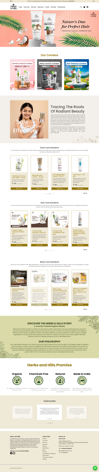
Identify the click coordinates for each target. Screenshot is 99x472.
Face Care (26, 7)
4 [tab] (52, 423)
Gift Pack (53, 7)
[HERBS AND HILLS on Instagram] (11, 1)
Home (20, 7)
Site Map (45, 459)
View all (85, 193)
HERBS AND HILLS (19, 468)
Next (96, 29)
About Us (45, 438)
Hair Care (33, 7)
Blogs (44, 450)
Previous (2, 29)
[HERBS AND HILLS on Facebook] (10, 1)
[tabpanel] (19, 173)
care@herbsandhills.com (65, 450)
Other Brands (61, 7)
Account (45, 451)
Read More (56, 132)
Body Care (41, 7)
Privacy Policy (46, 455)
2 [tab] (48, 423)
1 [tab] (46, 423)
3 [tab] (50, 423)
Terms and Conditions (48, 457)
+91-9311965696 (63, 452)
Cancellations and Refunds (49, 453)
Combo (47, 7)
